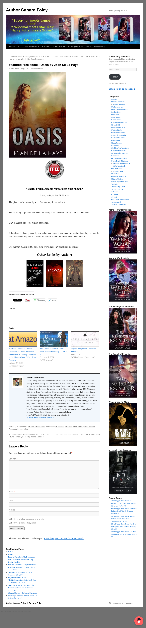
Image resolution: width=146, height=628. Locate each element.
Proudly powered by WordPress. (122, 603)
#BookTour (115, 114)
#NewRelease (115, 156)
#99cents (114, 99)
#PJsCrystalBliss (116, 168)
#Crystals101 (115, 125)
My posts (114, 197)
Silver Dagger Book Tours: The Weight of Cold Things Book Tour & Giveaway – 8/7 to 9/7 (123, 503)
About (88, 46)
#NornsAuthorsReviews (119, 158)
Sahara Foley (38, 68)
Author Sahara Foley (27, 10)
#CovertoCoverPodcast (119, 122)
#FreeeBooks (115, 140)
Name (12, 491)
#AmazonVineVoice (117, 101)
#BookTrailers (115, 117)
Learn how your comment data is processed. (64, 538)
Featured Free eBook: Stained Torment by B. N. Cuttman (77, 56)
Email (11, 500)
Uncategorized (116, 202)
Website (12, 509)
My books (114, 194)
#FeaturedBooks (116, 130)
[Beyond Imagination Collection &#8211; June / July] (85, 339)
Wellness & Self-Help (118, 204)
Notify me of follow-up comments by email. (27, 519)
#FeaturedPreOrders (118, 138)
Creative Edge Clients (118, 186)
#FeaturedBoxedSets (118, 132)
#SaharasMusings (117, 179)
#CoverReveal (115, 120)
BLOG (20, 46)
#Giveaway (115, 145)
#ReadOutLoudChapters (119, 176)
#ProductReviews (119, 104)
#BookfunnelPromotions (119, 109)
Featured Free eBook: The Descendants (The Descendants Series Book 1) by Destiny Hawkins (21, 559)
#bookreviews (115, 112)
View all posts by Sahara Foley (40, 417)
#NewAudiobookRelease (119, 153)
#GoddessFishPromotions (120, 148)
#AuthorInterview (117, 107)
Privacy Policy (100, 46)
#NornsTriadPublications (119, 161)
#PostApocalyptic (80, 426)
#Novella (68, 426)
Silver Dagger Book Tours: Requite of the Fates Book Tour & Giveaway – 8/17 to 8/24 (124, 511)
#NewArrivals (118, 171)
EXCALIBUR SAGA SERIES (37, 46)
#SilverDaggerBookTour (119, 181)
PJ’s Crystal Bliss (75, 46)
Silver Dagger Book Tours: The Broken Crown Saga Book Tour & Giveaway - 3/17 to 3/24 (21, 587)
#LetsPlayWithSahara (118, 150)
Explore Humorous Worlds (17, 577)
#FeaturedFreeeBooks (36, 426)
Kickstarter (114, 192)
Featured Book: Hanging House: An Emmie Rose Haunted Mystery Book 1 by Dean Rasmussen (29, 57)
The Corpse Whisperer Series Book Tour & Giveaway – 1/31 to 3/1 (53, 351)
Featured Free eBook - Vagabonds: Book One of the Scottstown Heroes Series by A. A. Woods (22, 567)
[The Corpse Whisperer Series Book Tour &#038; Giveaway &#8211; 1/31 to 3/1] (54, 339)
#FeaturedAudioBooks (118, 127)
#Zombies (91, 426)
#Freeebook (59, 426)
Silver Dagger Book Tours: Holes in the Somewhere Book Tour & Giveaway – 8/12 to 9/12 (123, 518)
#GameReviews (116, 143)
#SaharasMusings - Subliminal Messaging (22, 593)
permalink (24, 429)
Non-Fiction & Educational (120, 199)
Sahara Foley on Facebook (122, 88)
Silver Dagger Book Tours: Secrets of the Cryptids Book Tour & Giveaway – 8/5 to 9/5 (124, 526)
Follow (115, 77)
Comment (13, 458)
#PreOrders (115, 174)
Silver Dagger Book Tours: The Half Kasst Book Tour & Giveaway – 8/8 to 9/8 (124, 534)
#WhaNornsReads (119, 166)
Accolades (114, 184)
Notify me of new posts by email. (23, 522)
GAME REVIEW (117, 189)
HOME (12, 46)
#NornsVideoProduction (121, 163)
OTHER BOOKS (58, 46)
